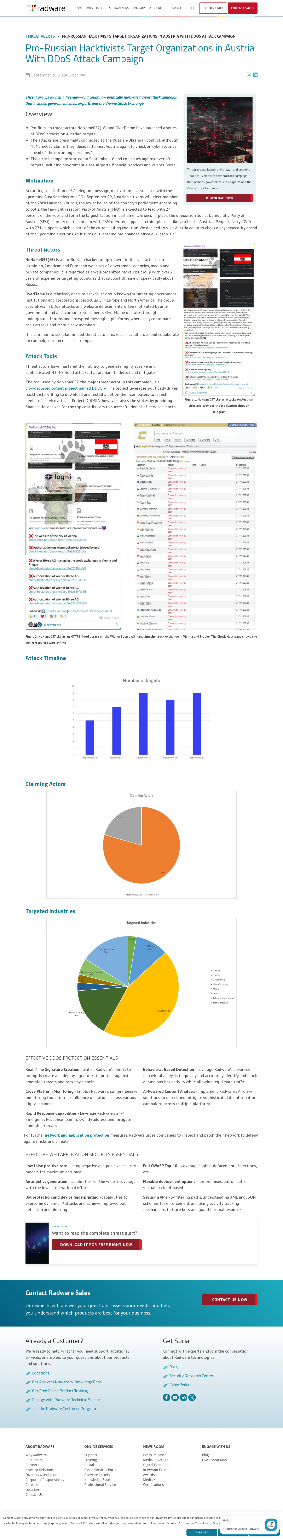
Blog (173, 1367)
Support (175, 8)
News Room (153, 1446)
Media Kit (150, 1479)
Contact (242, 8)
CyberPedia (179, 1385)
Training (90, 1460)
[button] (193, 8)
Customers (34, 1460)
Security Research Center (191, 1376)
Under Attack (213, 8)
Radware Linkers (97, 1474)
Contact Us (34, 1494)
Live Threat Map (214, 1460)
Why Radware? (36, 1455)
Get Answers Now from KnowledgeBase (67, 1382)
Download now (219, 198)
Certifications (153, 1484)
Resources (157, 8)
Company (139, 8)
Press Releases (154, 1455)
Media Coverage (155, 1460)
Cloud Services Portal (100, 1469)
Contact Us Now (229, 1299)
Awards (149, 1474)
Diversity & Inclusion (41, 1474)
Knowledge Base (97, 1479)
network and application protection (77, 1135)
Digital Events (153, 1465)
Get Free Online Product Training (60, 1391)
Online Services (98, 1446)
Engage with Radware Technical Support (67, 1400)
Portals (90, 1465)
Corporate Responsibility (44, 1479)
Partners (121, 8)
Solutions (85, 8)
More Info (202, 1532)
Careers (31, 1484)
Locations (40, 1373)
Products (103, 8)
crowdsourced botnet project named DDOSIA (65, 388)
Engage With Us (216, 1446)
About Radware (39, 1446)
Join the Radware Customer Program (64, 1409)
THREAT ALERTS (40, 36)
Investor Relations (39, 1469)
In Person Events (156, 1469)
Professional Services (100, 1484)
